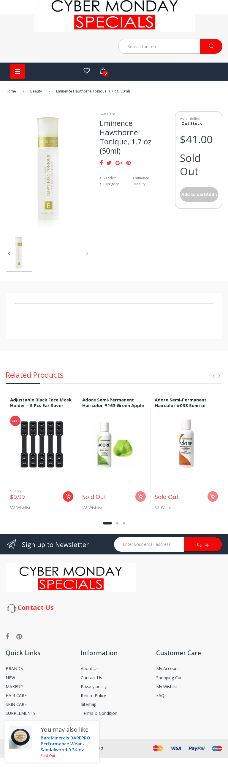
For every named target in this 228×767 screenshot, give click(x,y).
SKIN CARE (16, 704)
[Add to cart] (68, 496)
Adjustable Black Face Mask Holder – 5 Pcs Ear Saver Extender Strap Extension (41, 405)
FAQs (161, 695)
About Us (90, 668)
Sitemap (88, 704)
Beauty (36, 91)
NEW (10, 677)
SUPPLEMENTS (21, 713)
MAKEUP (14, 686)
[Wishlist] (86, 71)
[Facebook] (101, 163)
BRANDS (14, 668)
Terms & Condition (99, 713)
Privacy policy (94, 686)
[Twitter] (109, 163)
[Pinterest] (128, 163)
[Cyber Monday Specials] (114, 29)
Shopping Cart (169, 677)
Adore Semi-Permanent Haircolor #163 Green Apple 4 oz (113, 405)
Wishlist (23, 507)
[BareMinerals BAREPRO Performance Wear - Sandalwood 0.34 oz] (20, 737)
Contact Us (91, 677)
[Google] (118, 163)
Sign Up (203, 544)
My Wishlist (167, 686)
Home (11, 91)
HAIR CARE (16, 695)
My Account (167, 668)
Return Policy (93, 695)
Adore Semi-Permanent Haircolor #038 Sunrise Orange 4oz (181, 405)
